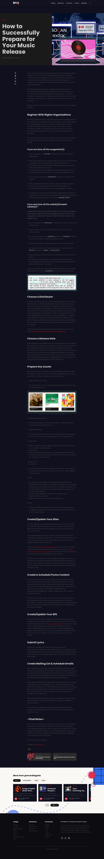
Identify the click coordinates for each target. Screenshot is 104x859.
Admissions (61, 3)
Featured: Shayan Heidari (51, 790)
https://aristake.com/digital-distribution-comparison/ (48, 331)
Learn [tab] (36, 780)
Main (29, 749)
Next (54, 805)
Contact (77, 3)
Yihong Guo (41, 744)
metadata (44, 445)
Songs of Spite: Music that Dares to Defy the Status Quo (28, 790)
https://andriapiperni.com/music (58, 414)
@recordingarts (26, 798)
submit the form (51, 186)
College (53, 3)
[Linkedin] (69, 838)
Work (3, 20)
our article (39, 436)
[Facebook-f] (65, 838)
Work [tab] (43, 780)
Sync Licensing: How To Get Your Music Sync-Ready (79, 790)
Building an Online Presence (47, 547)
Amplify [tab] (17, 780)
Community (69, 3)
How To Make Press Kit (55, 624)
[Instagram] (62, 838)
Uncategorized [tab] (27, 780)
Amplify (24, 786)
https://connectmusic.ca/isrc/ (38, 496)
